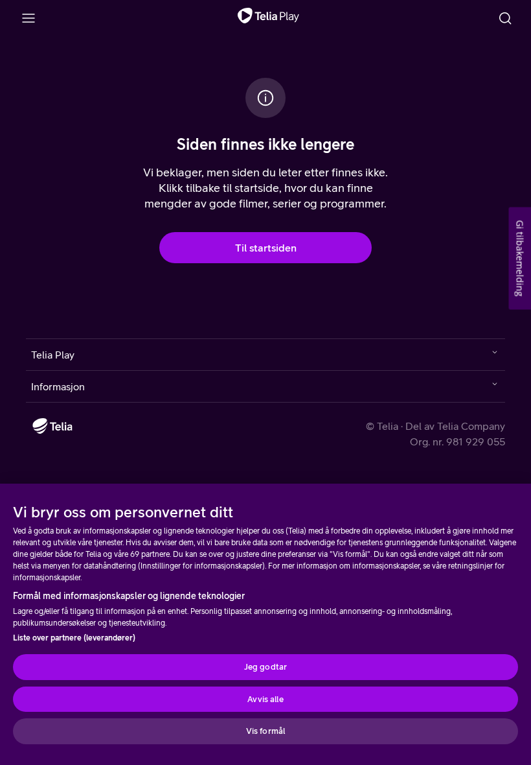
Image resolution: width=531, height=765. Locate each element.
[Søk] (505, 18)
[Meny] (28, 18)
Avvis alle (265, 699)
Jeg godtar (265, 667)
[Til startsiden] (268, 18)
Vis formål (265, 731)
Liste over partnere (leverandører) (74, 637)
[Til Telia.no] (52, 426)
